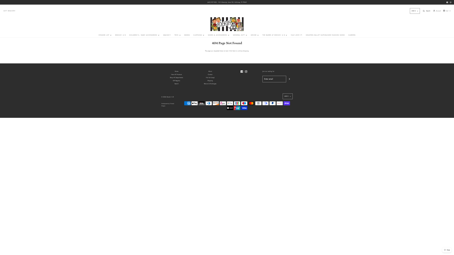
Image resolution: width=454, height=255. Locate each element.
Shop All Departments (176, 77)
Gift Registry (9, 11)
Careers (352, 35)
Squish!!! (167, 35)
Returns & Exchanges (210, 84)
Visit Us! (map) (210, 77)
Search (177, 84)
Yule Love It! (296, 35)
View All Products (176, 74)
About (210, 71)
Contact (210, 74)
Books (187, 35)
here (234, 51)
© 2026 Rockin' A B (167, 97)
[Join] (289, 79)
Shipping (210, 81)
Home (176, 71)
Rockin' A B (120, 35)
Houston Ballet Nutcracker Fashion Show (325, 35)
